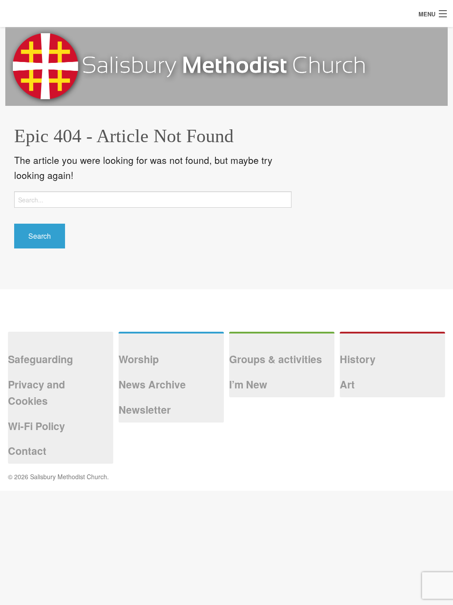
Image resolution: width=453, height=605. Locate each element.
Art (347, 384)
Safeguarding (40, 359)
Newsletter (145, 409)
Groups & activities (275, 359)
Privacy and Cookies (36, 392)
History (358, 359)
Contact (27, 450)
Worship (139, 359)
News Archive (152, 384)
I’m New (248, 384)
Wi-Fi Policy (36, 426)
